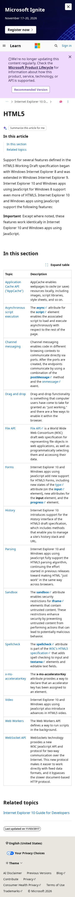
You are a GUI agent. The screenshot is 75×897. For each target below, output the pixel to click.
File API (10, 428)
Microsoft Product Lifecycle (30, 67)
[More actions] (68, 102)
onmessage (50, 382)
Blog (59, 873)
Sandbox (11, 592)
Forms (9, 467)
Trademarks (11, 891)
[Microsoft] (37, 45)
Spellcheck (12, 644)
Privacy (28, 879)
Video (9, 700)
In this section (16, 144)
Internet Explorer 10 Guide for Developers (36, 812)
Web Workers (14, 721)
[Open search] (56, 45)
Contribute (10, 879)
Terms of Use (55, 885)
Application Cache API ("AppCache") (14, 286)
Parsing (10, 549)
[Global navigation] (4, 45)
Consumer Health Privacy (20, 885)
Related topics (16, 150)
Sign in (67, 46)
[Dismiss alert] (68, 6)
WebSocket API (15, 738)
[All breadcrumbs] (7, 102)
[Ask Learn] (61, 102)
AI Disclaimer (12, 873)
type (58, 485)
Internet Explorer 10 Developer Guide (32, 102)
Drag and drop (15, 394)
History (10, 510)
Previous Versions (39, 873)
